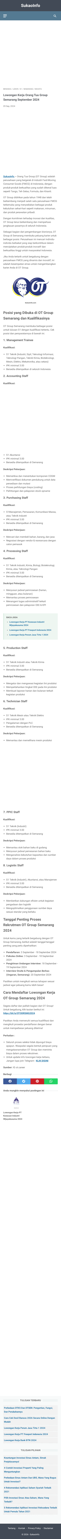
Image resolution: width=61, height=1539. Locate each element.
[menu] (5, 15)
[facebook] (10, 1081)
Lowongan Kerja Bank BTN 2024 (20, 1440)
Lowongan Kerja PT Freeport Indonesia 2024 (30, 630)
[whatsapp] (51, 1081)
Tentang (11, 1528)
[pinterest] (37, 1081)
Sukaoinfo (9, 176)
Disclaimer (48, 1528)
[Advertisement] (30, 54)
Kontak (21, 1528)
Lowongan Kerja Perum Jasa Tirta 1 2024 (28, 635)
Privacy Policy (34, 1528)
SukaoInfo (30, 5)
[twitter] (23, 1081)
